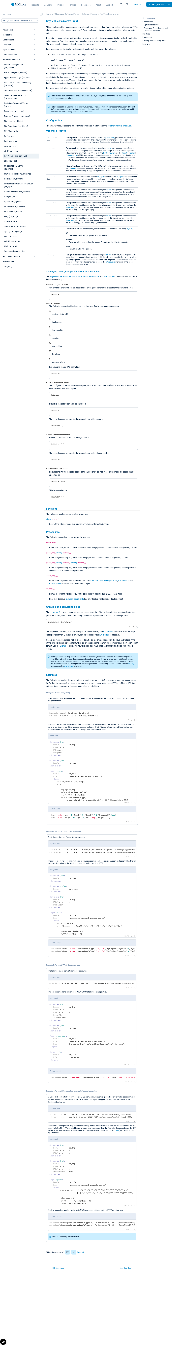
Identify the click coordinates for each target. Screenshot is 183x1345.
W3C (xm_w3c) (10, 236)
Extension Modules (11, 59)
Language (7, 45)
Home (8, 14)
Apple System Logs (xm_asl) (17, 77)
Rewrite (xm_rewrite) (13, 211)
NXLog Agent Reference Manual (66, 14)
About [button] (98, 5)
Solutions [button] (48, 5)
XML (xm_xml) (10, 246)
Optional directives (151, 25)
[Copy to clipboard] (136, 626)
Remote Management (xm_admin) (13, 66)
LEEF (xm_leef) (11, 161)
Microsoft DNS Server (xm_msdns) (13, 167)
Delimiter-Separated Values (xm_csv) (16, 104)
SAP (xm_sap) (10, 221)
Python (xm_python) (13, 201)
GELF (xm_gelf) (11, 131)
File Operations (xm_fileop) (16, 126)
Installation (7, 35)
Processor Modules (11, 256)
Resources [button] (86, 5)
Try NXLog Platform (156, 4)
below (108, 148)
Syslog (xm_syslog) (13, 231)
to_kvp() (100, 177)
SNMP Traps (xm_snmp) (15, 226)
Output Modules (10, 54)
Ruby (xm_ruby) (11, 216)
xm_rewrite (68, 666)
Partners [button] (72, 5)
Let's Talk (138, 4)
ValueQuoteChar (128, 153)
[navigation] (35, 30)
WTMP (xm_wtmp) (12, 241)
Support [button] (109, 5)
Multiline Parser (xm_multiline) (17, 174)
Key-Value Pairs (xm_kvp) (15, 156)
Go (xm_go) (9, 136)
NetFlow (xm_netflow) (13, 179)
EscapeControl (71, 155)
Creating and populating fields (154, 41)
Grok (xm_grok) (10, 141)
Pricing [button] (60, 5)
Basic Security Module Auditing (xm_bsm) (17, 84)
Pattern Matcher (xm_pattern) (17, 192)
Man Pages (8, 30)
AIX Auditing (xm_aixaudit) (15, 72)
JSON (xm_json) (11, 151)
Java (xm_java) (10, 146)
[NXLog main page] (18, 4)
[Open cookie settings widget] (3, 1342)
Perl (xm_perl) (10, 196)
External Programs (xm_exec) (17, 116)
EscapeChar (73, 168)
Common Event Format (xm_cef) (18, 90)
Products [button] (35, 5)
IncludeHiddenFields (75, 599)
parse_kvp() (110, 138)
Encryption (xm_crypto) (14, 111)
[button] (127, 4)
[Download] (133, 626)
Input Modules (9, 50)
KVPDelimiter (110, 276)
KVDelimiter (110, 262)
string (48, 519)
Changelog (7, 266)
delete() (131, 664)
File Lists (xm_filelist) (13, 121)
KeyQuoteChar (109, 153)
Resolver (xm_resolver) (14, 206)
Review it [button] (80, 1252)
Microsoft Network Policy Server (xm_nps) (18, 185)
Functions (146, 34)
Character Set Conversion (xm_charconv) (15, 97)
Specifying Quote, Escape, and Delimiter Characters (156, 29)
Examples (146, 44)
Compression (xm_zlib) (14, 251)
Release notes (9, 261)
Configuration (8, 40)
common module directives (119, 126)
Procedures (147, 37)
